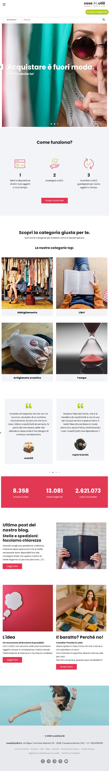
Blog (48, 749)
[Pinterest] (60, 761)
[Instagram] (49, 761)
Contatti (55, 749)
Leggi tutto (12, 566)
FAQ (42, 749)
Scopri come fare (54, 200)
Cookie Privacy (88, 749)
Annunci (34, 749)
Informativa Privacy (70, 749)
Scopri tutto (66, 666)
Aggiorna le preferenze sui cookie (44, 753)
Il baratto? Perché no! (79, 637)
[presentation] (0, 432)
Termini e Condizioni (70, 753)
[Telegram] (54, 761)
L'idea (9, 637)
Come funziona (21, 749)
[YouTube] (66, 761)
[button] (51, 124)
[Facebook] (43, 761)
